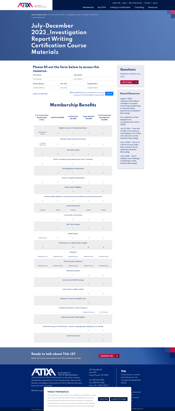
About (155, 3)
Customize (103, 399)
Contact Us (107, 356)
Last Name (78, 75)
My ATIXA (102, 7)
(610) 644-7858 (98, 380)
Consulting (139, 7)
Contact (147, 3)
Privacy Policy (99, 95)
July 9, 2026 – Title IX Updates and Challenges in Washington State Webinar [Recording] (130, 159)
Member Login (37, 391)
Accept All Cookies (118, 399)
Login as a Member (40, 93)
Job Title (63, 84)
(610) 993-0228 (99, 383)
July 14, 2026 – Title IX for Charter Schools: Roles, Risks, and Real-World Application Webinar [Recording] (130, 147)
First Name (37, 75)
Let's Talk (127, 82)
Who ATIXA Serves (135, 3)
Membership (88, 7)
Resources (152, 7)
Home (33, 15)
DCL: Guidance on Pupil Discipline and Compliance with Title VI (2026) (130, 121)
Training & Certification (120, 7)
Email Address (38, 84)
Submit (109, 93)
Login (124, 3)
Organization (92, 84)
